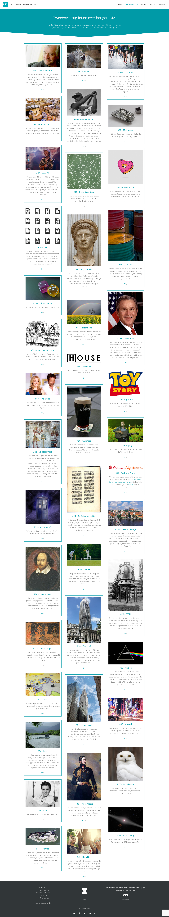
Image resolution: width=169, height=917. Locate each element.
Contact (153, 4)
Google (130, 484)
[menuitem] (161, 4)
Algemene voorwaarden (43, 903)
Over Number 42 (130, 4)
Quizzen (143, 4)
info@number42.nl (43, 898)
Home (120, 4)
